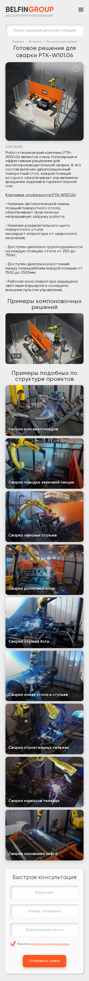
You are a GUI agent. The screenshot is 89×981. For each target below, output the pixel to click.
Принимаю (43, 944)
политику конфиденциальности (50, 944)
